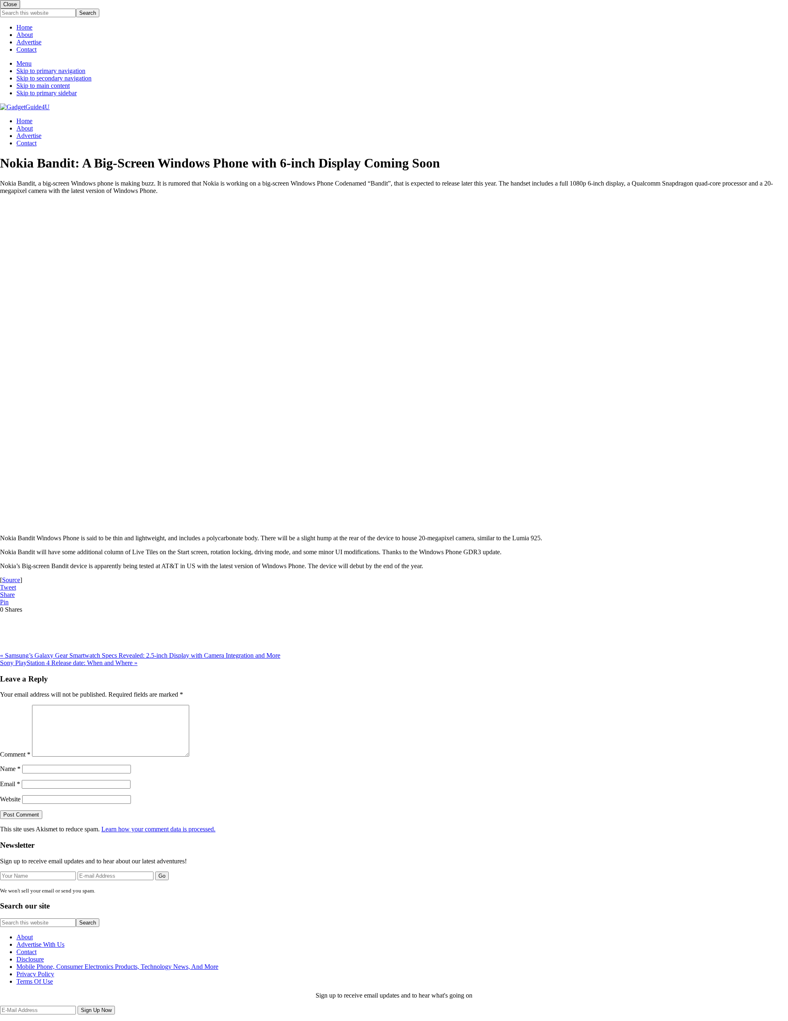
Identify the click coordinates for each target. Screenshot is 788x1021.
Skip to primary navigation (50, 70)
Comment (15, 754)
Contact (26, 49)
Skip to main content (43, 85)
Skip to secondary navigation (54, 78)
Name (10, 768)
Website (10, 799)
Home (24, 27)
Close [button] (10, 4)
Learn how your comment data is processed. (158, 829)
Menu (24, 63)
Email (10, 783)
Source (11, 579)
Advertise (28, 42)
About (24, 34)
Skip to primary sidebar (46, 92)
